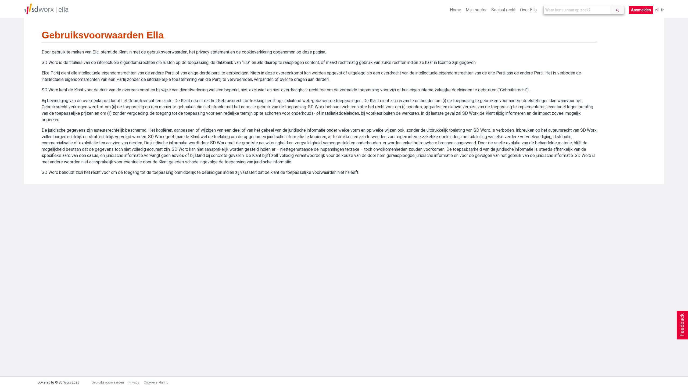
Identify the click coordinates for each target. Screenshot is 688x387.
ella (63, 9)
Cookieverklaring (156, 382)
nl (656, 10)
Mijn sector (476, 9)
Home (455, 9)
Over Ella (528, 9)
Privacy (133, 382)
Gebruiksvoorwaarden (108, 382)
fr (662, 10)
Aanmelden (641, 10)
